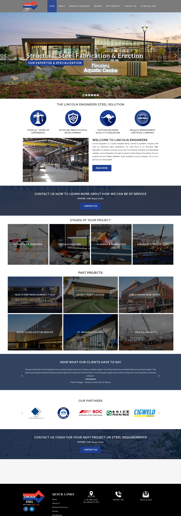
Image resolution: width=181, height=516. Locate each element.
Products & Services (60, 507)
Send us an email (146, 500)
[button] (22, 376)
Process (55, 511)
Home (54, 499)
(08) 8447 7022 (95, 198)
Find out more (28, 244)
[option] (90, 376)
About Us (56, 503)
